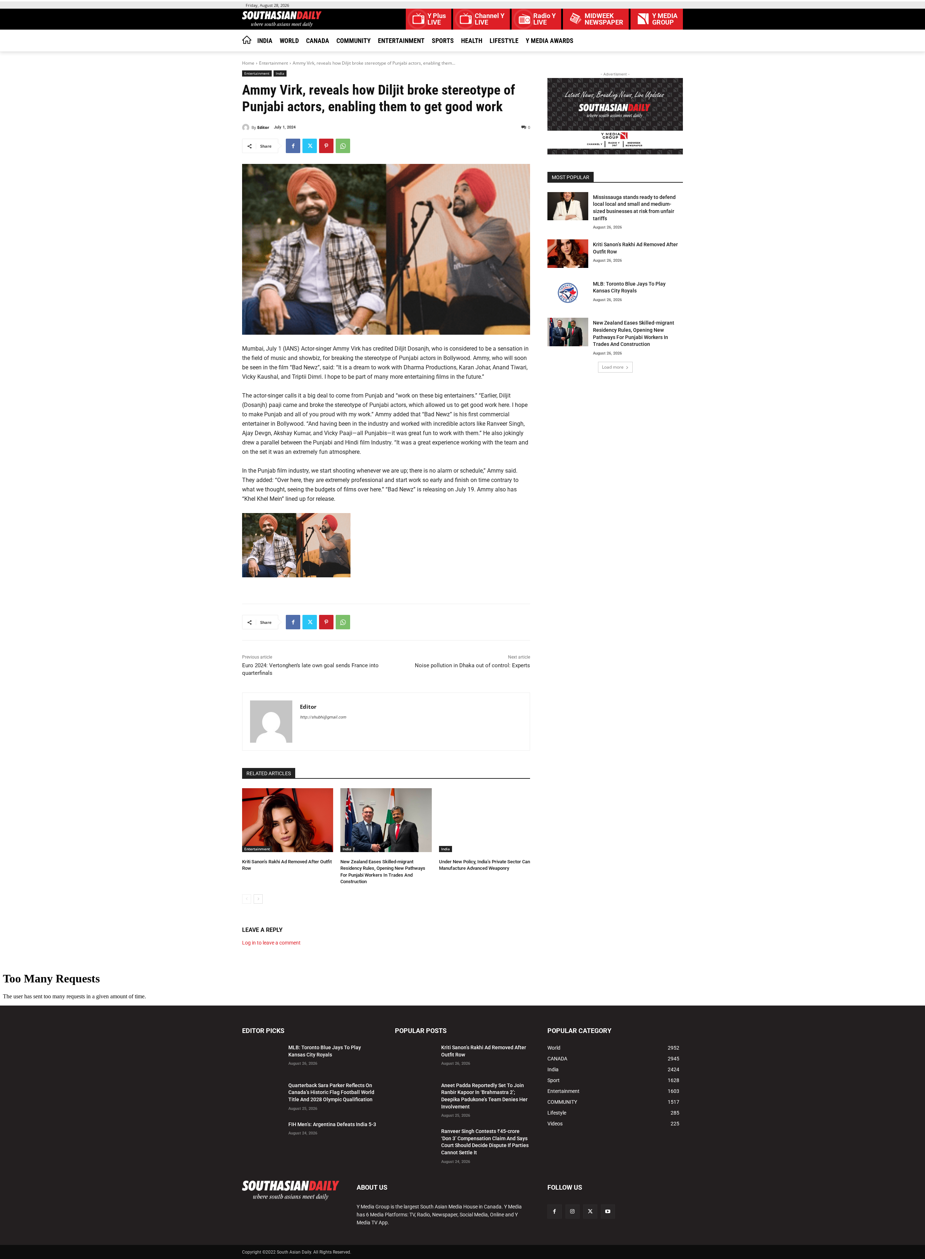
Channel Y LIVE (489, 19)
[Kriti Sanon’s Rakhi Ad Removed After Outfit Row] (287, 820)
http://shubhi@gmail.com (323, 717)
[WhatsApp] (343, 146)
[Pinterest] (326, 146)
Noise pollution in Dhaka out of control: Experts (472, 665)
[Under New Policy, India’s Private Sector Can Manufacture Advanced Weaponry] (484, 820)
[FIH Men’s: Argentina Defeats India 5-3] (262, 1133)
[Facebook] (293, 146)
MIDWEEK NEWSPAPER (604, 19)
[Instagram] (572, 1211)
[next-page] (258, 899)
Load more (613, 367)
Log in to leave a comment (271, 943)
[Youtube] (608, 1211)
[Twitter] (309, 146)
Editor (263, 127)
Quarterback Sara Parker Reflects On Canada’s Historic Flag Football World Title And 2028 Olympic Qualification (331, 1092)
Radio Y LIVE (544, 19)
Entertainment (273, 63)
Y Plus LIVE (436, 19)
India (280, 73)
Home (248, 63)
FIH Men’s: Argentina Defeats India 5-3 (332, 1124)
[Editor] (246, 127)
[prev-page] (246, 899)
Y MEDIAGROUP (664, 19)
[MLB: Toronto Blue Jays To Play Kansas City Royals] (567, 293)
